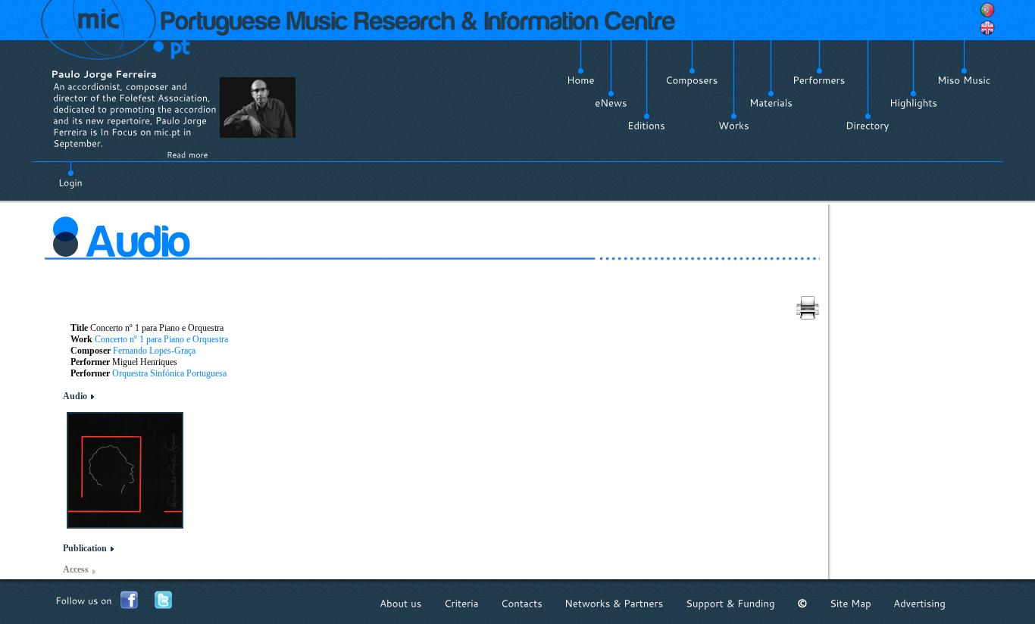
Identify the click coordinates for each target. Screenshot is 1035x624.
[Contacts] (522, 603)
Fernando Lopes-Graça (154, 350)
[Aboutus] (401, 603)
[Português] (987, 9)
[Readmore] (187, 154)
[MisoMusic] (964, 80)
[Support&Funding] (730, 603)
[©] (802, 603)
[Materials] (771, 103)
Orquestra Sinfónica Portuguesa (169, 373)
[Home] (581, 80)
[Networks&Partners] (614, 603)
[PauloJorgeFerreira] (104, 74)
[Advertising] (919, 603)
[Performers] (819, 80)
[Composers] (691, 80)
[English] (987, 28)
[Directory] (868, 126)
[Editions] (646, 126)
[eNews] (611, 103)
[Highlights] (913, 103)
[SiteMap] (850, 603)
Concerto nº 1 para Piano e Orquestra (161, 339)
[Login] (70, 174)
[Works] (733, 126)
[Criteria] (461, 603)
